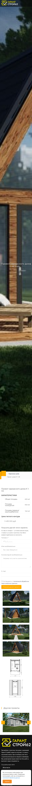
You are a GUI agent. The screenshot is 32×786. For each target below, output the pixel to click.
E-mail (3, 571)
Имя (8, 546)
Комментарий (11, 555)
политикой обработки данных (11, 777)
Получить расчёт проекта (11, 587)
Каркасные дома (14, 474)
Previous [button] (3, 722)
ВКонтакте (6, 767)
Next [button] (29, 722)
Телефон (5, 538)
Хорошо (7, 781)
